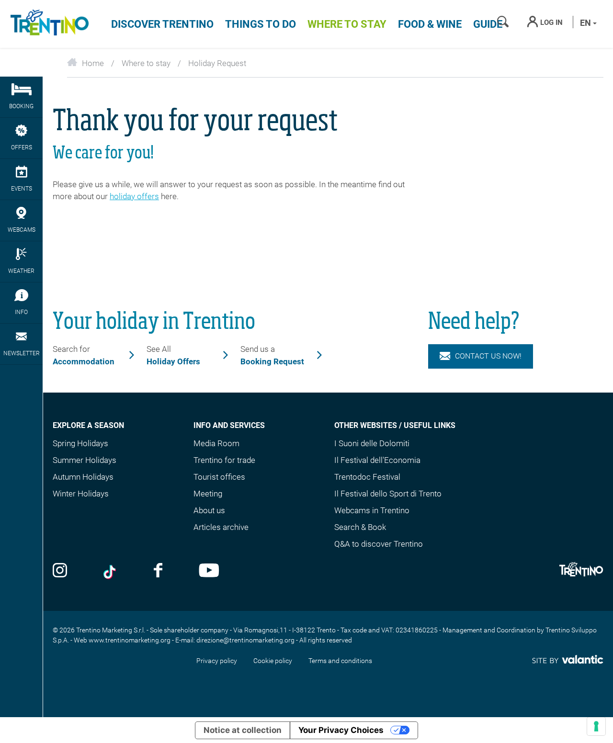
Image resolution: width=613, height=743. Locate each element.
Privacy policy (216, 660)
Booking (21, 106)
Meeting (207, 493)
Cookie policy (272, 660)
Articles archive (221, 527)
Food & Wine (430, 24)
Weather (21, 271)
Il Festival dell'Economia (377, 460)
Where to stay (346, 24)
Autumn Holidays (83, 477)
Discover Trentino (162, 24)
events (21, 188)
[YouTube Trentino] (209, 571)
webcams (21, 229)
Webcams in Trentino (371, 510)
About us (209, 510)
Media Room (216, 443)
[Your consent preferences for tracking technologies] (596, 726)
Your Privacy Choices (341, 730)
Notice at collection (243, 730)
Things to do (260, 24)
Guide (487, 24)
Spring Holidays (80, 443)
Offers (21, 147)
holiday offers (134, 196)
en (586, 23)
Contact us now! (488, 355)
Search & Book (360, 527)
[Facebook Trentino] (158, 571)
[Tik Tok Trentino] (110, 571)
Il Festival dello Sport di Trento (388, 493)
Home (93, 63)
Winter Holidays (81, 493)
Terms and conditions (340, 660)
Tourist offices (219, 477)
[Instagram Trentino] (60, 571)
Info (21, 312)
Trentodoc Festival (367, 477)
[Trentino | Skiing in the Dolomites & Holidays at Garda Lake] (48, 24)
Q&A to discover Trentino (378, 544)
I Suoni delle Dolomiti (371, 443)
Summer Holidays (84, 460)
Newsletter (21, 353)
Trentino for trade (224, 460)
